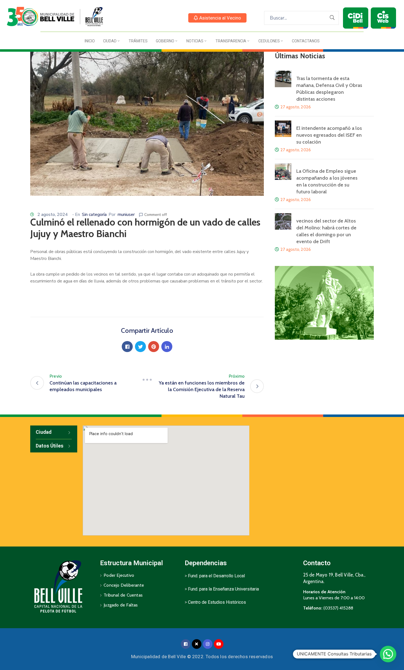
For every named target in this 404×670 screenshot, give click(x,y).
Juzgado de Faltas (121, 605)
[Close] (196, 644)
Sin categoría (94, 215)
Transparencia (230, 41)
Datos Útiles (49, 446)
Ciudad (110, 41)
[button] (217, 18)
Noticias (194, 41)
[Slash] (147, 379)
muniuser (126, 215)
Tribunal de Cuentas (123, 595)
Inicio (90, 41)
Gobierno (165, 41)
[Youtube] (218, 644)
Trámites (138, 41)
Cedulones (269, 41)
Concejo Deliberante (124, 585)
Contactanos (306, 41)
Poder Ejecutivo (119, 575)
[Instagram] (207, 644)
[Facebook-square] (185, 644)
